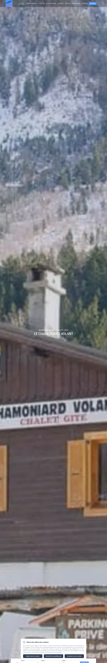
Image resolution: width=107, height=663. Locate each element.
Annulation (76, 3)
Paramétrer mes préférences (53, 656)
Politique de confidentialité (54, 652)
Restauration (51, 3)
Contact (85, 3)
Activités (41, 3)
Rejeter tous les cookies (32, 656)
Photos (67, 3)
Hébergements (31, 3)
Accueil (21, 3)
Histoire (60, 3)
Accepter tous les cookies (74, 656)
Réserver (92, 3)
